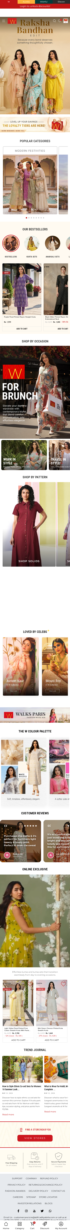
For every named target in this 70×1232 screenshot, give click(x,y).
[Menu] (4, 20)
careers (18, 1197)
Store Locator (48, 1197)
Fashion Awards (15, 1191)
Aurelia (26, 1)
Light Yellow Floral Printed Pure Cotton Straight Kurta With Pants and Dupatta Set (16, 1029)
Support (17, 1178)
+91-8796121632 (42, 1220)
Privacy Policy (16, 1184)
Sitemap (31, 1197)
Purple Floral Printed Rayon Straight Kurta (20, 317)
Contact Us (58, 1191)
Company (31, 1178)
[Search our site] (54, 20)
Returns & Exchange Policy (45, 1184)
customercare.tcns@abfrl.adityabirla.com (34, 1217)
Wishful (43, 1)
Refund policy (49, 1178)
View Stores (35, 1138)
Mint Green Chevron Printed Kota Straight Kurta (50, 1029)
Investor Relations (30, 1203)
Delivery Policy (38, 1191)
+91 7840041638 (11, 1220)
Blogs (48, 1203)
